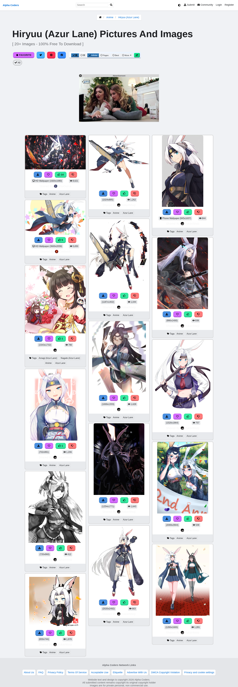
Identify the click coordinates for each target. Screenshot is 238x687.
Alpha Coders (11, 5)
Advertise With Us (137, 672)
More (127, 55)
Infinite (94, 55)
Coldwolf (64, 251)
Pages (106, 55)
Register (229, 4)
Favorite (24, 55)
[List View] (83, 55)
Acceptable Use (99, 672)
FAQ (40, 672)
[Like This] (61, 548)
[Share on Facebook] (62, 55)
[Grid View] (75, 55)
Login (219, 4)
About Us (29, 672)
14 (62, 174)
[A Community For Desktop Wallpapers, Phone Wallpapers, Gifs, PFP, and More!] (100, 17)
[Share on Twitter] (41, 55)
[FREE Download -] (38, 339)
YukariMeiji (65, 350)
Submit (190, 4)
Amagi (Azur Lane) (48, 358)
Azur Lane (64, 194)
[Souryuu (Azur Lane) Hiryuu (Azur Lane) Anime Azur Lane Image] (182, 512)
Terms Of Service (77, 672)
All (18, 62)
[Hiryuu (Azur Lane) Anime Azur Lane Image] (55, 439)
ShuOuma (64, 186)
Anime (109, 17)
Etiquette (118, 672)
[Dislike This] (72, 339)
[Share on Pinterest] (51, 55)
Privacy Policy (55, 672)
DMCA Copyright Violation (165, 672)
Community (206, 4)
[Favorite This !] (49, 339)
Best (116, 55)
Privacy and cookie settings (199, 672)
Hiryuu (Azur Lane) (128, 17)
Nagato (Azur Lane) (70, 358)
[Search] (111, 5)
